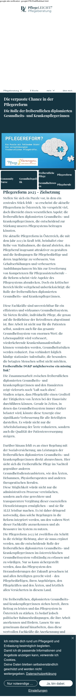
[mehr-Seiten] (54, 90)
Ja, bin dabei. (56, 683)
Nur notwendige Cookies (22, 683)
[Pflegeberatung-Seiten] (21, 90)
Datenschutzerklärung (41, 673)
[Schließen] (70, 640)
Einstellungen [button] (37, 690)
